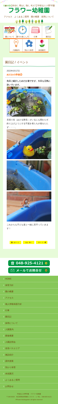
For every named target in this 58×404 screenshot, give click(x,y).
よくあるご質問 (21, 16)
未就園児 (9, 373)
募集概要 (9, 335)
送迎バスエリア (12, 348)
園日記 (8, 316)
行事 (7, 310)
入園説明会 (10, 342)
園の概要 (35, 16)
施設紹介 (9, 355)
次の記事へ (42, 243)
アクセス (8, 16)
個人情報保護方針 (13, 304)
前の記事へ (15, 243)
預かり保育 (10, 367)
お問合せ (9, 386)
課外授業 (9, 361)
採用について (47, 16)
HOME (29, 243)
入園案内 (9, 329)
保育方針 (9, 285)
